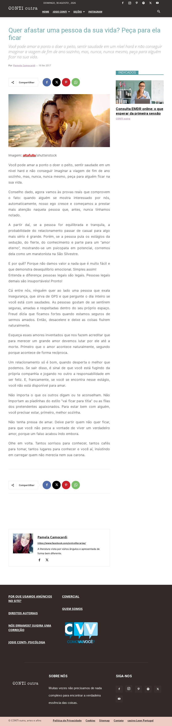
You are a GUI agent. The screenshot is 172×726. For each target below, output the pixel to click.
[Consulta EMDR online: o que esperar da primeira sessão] (140, 82)
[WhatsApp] (76, 82)
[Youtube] (157, 3)
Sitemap (104, 720)
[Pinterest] (136, 3)
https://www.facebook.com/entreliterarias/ (62, 543)
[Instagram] (129, 3)
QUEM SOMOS (72, 609)
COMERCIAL (70, 596)
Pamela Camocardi (24, 65)
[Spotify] (143, 3)
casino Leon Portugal (141, 720)
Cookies (90, 720)
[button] (159, 12)
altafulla (29, 155)
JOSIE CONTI (60, 11)
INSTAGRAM (95, 11)
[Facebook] (123, 3)
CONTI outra (123, 118)
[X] (150, 3)
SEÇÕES (77, 11)
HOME (45, 11)
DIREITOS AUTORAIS (23, 613)
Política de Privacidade (67, 720)
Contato (119, 720)
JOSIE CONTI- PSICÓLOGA (26, 642)
